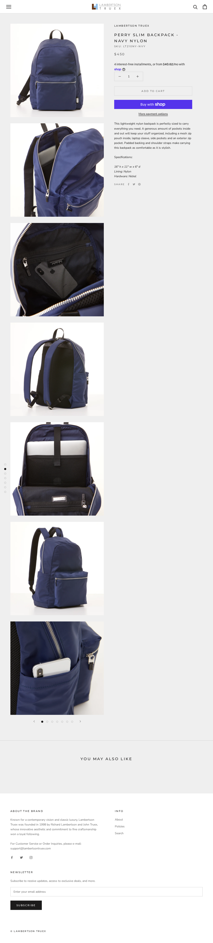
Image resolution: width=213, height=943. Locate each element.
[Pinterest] (139, 184)
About (119, 820)
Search (119, 833)
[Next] (80, 721)
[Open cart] (205, 6)
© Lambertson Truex (28, 931)
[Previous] (34, 721)
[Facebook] (128, 184)
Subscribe (26, 905)
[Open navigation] (8, 7)
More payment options (153, 114)
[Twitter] (134, 184)
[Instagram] (31, 857)
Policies (120, 826)
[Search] (195, 7)
